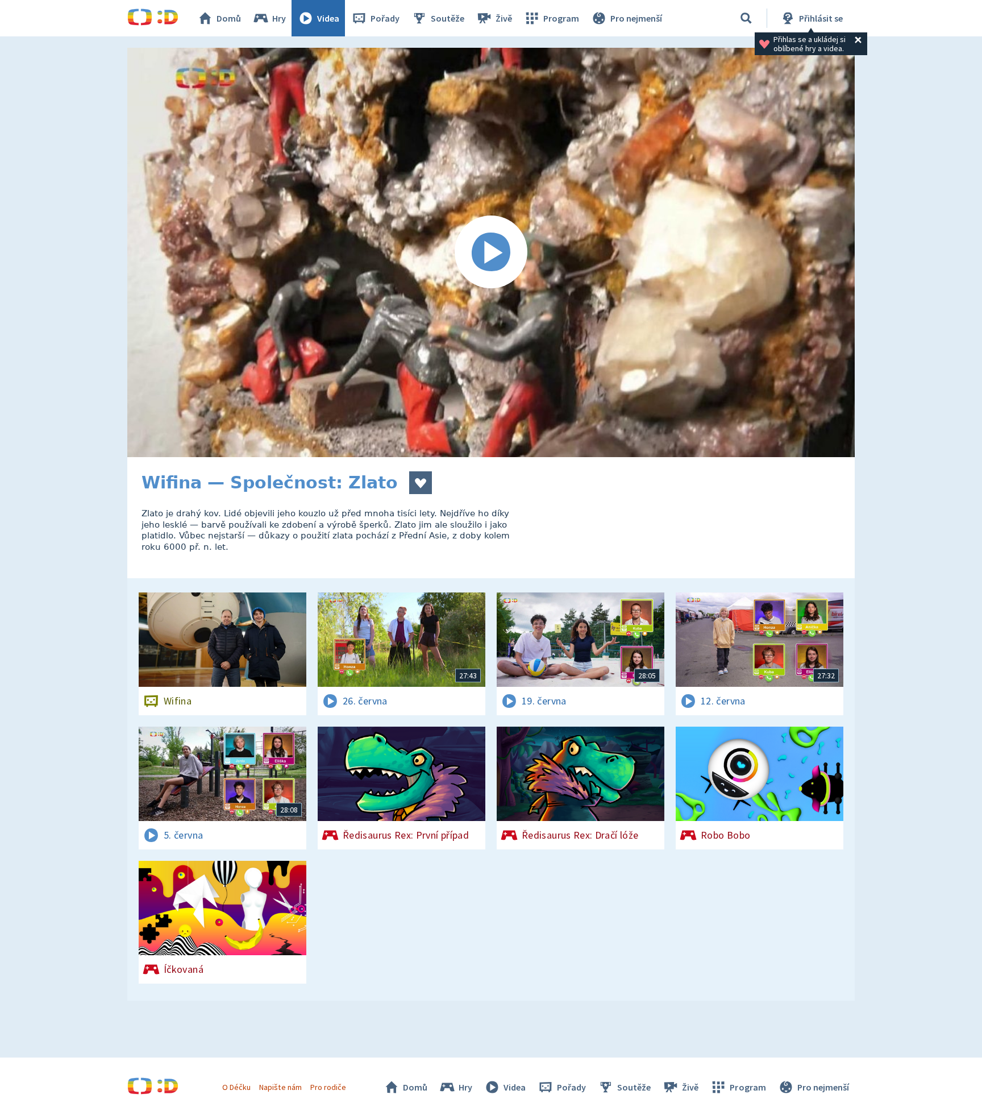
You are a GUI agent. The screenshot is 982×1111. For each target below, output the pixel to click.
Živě (504, 18)
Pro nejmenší (636, 18)
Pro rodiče (328, 1087)
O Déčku (236, 1087)
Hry (279, 18)
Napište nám (280, 1087)
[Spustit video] (491, 252)
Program (561, 18)
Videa (328, 18)
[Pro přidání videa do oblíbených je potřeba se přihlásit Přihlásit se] (420, 482)
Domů (229, 18)
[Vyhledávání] (746, 18)
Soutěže (447, 18)
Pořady (385, 18)
